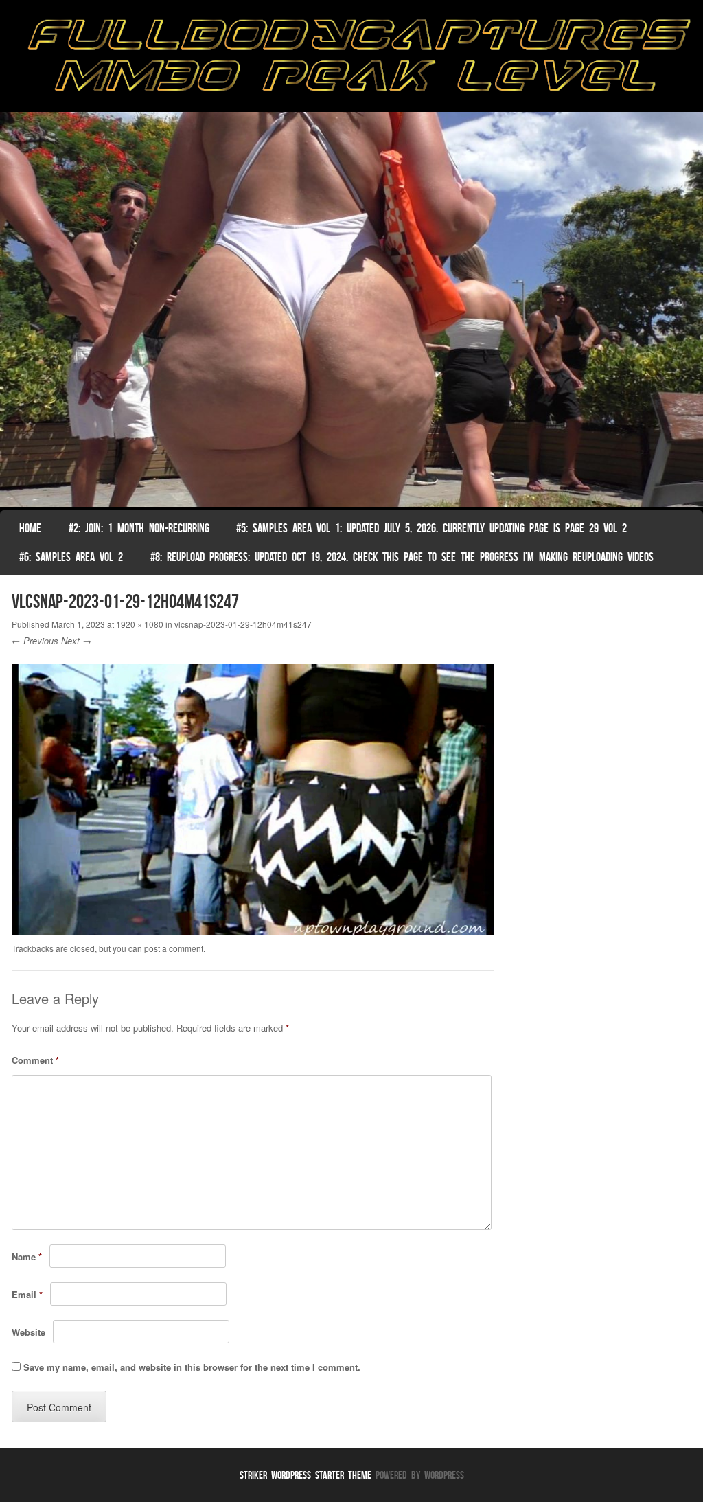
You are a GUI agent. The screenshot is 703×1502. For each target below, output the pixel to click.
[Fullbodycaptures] (351, 59)
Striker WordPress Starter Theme (305, 1475)
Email (27, 1294)
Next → (76, 640)
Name (27, 1256)
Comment (35, 1060)
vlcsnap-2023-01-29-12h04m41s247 (243, 624)
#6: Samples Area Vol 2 (71, 557)
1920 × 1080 (139, 624)
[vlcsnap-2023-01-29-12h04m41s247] (253, 931)
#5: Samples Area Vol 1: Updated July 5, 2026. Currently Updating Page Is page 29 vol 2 (431, 528)
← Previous (35, 640)
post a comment (173, 948)
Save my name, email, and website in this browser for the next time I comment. (191, 1367)
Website (28, 1332)
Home (30, 528)
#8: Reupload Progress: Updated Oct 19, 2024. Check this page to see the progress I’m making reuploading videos (402, 557)
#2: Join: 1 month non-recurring (139, 528)
